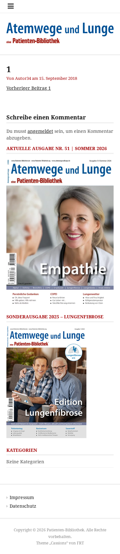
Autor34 (23, 78)
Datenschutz (23, 506)
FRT (80, 543)
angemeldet (40, 131)
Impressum (22, 497)
